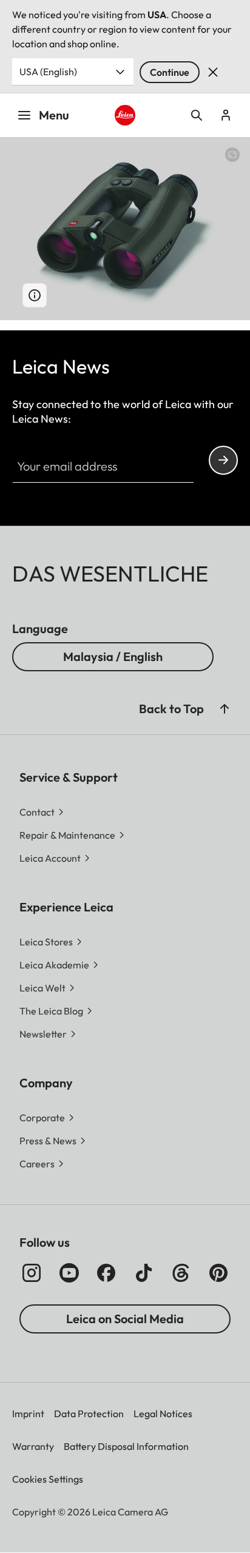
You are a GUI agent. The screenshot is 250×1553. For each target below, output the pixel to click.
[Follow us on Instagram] (31, 1273)
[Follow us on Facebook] (106, 1273)
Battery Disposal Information (126, 1446)
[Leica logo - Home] (125, 115)
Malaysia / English (113, 656)
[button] (224, 709)
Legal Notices (162, 1413)
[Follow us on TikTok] (144, 1273)
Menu (54, 114)
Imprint (28, 1413)
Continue (169, 72)
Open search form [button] (196, 115)
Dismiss (213, 72)
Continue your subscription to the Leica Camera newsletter (223, 460)
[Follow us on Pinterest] (218, 1273)
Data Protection (89, 1413)
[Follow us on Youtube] (69, 1273)
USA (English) (48, 71)
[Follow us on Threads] (181, 1273)
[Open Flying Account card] (226, 115)
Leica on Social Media (125, 1318)
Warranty (33, 1446)
